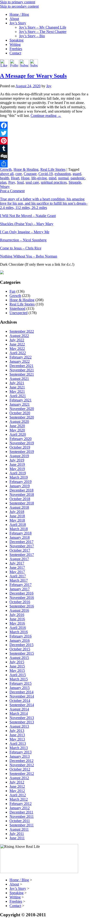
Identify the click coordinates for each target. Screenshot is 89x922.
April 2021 (17, 396)
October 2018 (19, 499)
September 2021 (21, 374)
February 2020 (20, 439)
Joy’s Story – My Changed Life (42, 27)
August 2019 (19, 456)
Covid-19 (45, 174)
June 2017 (17, 567)
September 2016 (21, 606)
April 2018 (17, 525)
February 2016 (20, 636)
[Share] (44, 163)
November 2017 (21, 546)
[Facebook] (44, 125)
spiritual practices (54, 182)
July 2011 (16, 834)
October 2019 (19, 447)
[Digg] (44, 156)
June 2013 (17, 735)
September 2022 (21, 331)
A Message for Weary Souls (33, 76)
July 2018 (16, 512)
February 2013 (20, 752)
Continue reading (46, 116)
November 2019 (21, 443)
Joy (49, 86)
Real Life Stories (53, 169)
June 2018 (17, 516)
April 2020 (17, 434)
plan (3, 182)
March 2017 (18, 580)
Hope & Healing (26, 169)
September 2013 (21, 722)
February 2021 (20, 400)
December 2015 (21, 645)
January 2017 (19, 589)
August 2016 (19, 610)
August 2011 (19, 829)
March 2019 (18, 477)
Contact (15, 53)
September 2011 (21, 825)
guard (77, 174)
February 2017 (20, 585)
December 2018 (21, 490)
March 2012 (18, 799)
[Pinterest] (44, 141)
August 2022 (19, 336)
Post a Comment (12, 191)
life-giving (39, 178)
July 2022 (16, 340)
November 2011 (21, 816)
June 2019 (17, 464)
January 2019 (19, 486)
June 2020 (17, 426)
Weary (5, 187)
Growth (6, 169)
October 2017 (19, 550)
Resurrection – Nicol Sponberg (23, 240)
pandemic (77, 178)
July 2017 (16, 563)
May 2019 (17, 469)
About (14, 19)
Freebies (15, 49)
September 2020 (21, 417)
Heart (15, 178)
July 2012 (16, 782)
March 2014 (18, 713)
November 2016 (21, 598)
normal (63, 178)
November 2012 (21, 765)
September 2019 (21, 452)
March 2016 (18, 632)
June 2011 (17, 838)
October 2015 (19, 649)
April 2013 (17, 743)
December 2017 (21, 542)
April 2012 (17, 795)
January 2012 (19, 808)
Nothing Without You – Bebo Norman (28, 256)
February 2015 (20, 683)
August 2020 (19, 422)
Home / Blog (19, 14)
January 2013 (19, 756)
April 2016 (17, 628)
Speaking (16, 40)
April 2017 (17, 576)
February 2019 (20, 482)
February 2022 (20, 357)
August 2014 (19, 709)
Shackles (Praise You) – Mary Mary (26, 224)
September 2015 (21, 653)
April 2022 (17, 353)
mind (52, 178)
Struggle (75, 182)
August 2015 (19, 658)
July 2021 (16, 383)
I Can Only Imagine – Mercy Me (24, 232)
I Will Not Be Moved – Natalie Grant (28, 216)
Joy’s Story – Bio (32, 36)
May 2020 (17, 430)
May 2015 (17, 670)
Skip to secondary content (19, 6)
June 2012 (17, 786)
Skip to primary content (17, 2)
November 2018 (21, 494)
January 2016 (19, 640)
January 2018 (19, 537)
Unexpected (18, 313)
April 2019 (17, 473)
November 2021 (21, 370)
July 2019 (16, 460)
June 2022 (17, 344)
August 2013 (19, 726)
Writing (15, 44)
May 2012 (17, 791)
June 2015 (17, 666)
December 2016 (21, 593)
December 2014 (21, 692)
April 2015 (17, 675)
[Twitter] (44, 133)
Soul (20, 182)
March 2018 (18, 529)
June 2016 (17, 619)
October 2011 (19, 821)
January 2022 (19, 361)
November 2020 (21, 409)
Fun (12, 291)
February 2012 (20, 804)
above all (7, 174)
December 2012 (21, 761)
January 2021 (19, 404)
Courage (30, 174)
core (18, 174)
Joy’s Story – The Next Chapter (42, 32)
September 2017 (21, 555)
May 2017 (17, 572)
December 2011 (21, 812)
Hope (25, 178)
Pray (11, 182)
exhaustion (63, 174)
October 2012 (19, 769)
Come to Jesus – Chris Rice (20, 248)
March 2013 (18, 748)
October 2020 (19, 413)
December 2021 (21, 366)
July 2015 (16, 662)
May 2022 (17, 349)
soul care (32, 182)
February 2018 (20, 533)
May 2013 (17, 739)
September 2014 (21, 705)
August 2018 (19, 507)
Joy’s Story (17, 23)
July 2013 (16, 731)
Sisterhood (17, 308)
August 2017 (19, 559)
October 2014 (19, 701)
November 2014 (21, 696)
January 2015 (19, 688)
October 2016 (19, 602)
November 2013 (21, 718)
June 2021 (17, 387)
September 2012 (21, 774)
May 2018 (17, 520)
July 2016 (16, 615)
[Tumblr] (44, 148)
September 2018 (21, 503)
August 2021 (19, 379)
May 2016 (17, 623)
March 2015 (18, 679)
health (4, 178)
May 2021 (17, 391)
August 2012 (19, 778)
